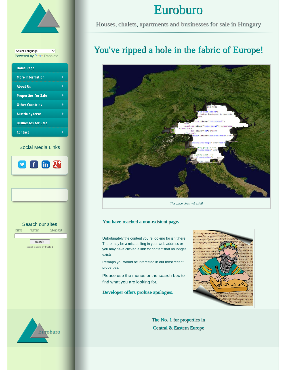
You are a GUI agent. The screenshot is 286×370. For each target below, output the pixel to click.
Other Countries (41, 105)
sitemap (34, 230)
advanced (56, 230)
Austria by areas (41, 114)
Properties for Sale (41, 96)
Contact (41, 133)
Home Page (25, 67)
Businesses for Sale (32, 122)
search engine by (40, 247)
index (18, 230)
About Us (41, 87)
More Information (41, 78)
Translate (51, 56)
